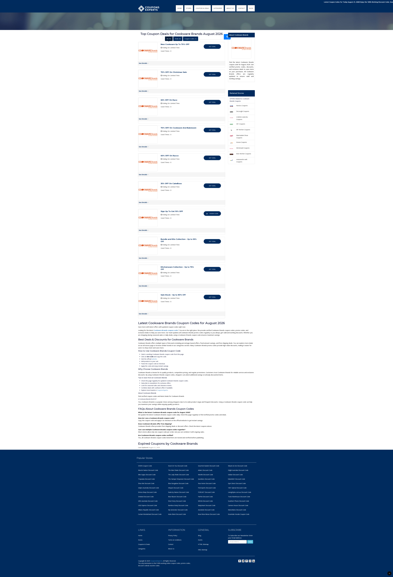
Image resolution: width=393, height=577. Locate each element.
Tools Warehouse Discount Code (239, 497)
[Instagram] (250, 561)
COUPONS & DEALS (202, 8)
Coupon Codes (191, 39)
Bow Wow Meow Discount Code (209, 514)
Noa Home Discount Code (207, 483)
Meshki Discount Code (205, 475)
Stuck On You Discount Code (177, 466)
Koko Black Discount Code (177, 514)
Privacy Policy (172, 535)
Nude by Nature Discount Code (178, 492)
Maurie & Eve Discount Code (237, 466)
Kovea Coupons (241, 142)
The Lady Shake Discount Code (178, 475)
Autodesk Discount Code (206, 510)
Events (200, 540)
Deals (178, 39)
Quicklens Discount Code (206, 479)
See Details (143, 63)
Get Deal (212, 46)
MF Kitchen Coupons (243, 130)
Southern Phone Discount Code (238, 501)
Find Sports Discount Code (207, 488)
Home (140, 535)
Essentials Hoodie (234, 514)
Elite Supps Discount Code (147, 475)
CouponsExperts (162, 390)
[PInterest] (246, 561)
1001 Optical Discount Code (237, 488)
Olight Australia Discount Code (238, 470)
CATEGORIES (217, 8)
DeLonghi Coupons (242, 111)
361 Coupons (240, 124)
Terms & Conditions (174, 540)
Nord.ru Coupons (242, 106)
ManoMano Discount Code (237, 510)
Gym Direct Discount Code (237, 483)
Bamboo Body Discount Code (178, 505)
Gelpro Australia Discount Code (148, 488)
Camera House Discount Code (238, 505)
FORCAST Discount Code (206, 492)
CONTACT (241, 8)
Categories (141, 549)
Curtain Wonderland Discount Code (149, 514)
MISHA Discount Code (205, 501)
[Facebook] (239, 561)
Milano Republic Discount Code (148, 510)
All (169, 39)
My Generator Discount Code (178, 510)
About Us (171, 549)
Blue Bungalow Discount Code (178, 483)
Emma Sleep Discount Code (147, 492)
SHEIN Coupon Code (145, 466)
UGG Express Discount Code (147, 505)
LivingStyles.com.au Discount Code (239, 492)
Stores (140, 540)
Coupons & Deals (144, 544)
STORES (188, 8)
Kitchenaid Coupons (243, 148)
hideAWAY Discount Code (236, 479)
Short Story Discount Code (177, 501)
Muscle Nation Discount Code (148, 470)
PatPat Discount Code (205, 497)
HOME (179, 8)
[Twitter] (243, 561)
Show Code (213, 214)
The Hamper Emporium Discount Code (181, 479)
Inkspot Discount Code (175, 488)
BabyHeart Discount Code (206, 505)
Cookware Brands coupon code (166, 330)
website (154, 359)
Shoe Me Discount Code (146, 483)
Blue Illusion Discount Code (177, 497)
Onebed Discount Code (146, 497)
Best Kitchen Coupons (243, 154)
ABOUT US (230, 8)
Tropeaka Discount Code (146, 479)
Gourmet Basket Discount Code (208, 466)
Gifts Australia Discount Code (148, 501)
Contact (170, 544)
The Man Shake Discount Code (178, 470)
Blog (199, 535)
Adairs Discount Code (205, 470)
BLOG (251, 8)
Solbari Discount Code (235, 475)
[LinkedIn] (253, 561)
